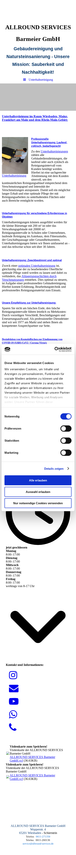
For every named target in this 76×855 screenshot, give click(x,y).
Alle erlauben (38, 480)
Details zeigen (54, 468)
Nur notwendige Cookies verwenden (38, 503)
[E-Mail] (14, 688)
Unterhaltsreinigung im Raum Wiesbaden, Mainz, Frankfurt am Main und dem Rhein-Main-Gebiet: (35, 118)
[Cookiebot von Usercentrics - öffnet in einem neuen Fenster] (55, 349)
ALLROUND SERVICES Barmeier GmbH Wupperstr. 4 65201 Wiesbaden (38, 829)
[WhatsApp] (13, 714)
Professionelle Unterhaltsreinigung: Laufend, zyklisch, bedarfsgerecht (49, 142)
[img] (38, 10)
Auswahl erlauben (38, 491)
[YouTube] (14, 701)
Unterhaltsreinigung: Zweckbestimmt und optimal (32, 260)
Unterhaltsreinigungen (54, 151)
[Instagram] (13, 675)
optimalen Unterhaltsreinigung (36, 265)
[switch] (66, 428)
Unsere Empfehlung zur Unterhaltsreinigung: (29, 302)
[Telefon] (13, 727)
